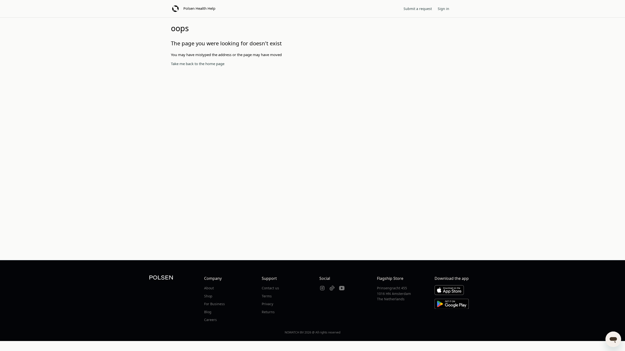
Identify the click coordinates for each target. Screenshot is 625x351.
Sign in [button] (443, 8)
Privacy (267, 304)
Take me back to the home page (197, 63)
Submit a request (418, 8)
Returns (268, 312)
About (209, 288)
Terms (267, 296)
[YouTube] (342, 288)
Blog (207, 312)
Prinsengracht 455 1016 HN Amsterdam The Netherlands (394, 293)
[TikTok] (332, 288)
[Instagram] (322, 288)
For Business (214, 304)
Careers (210, 319)
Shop (208, 296)
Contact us (270, 288)
